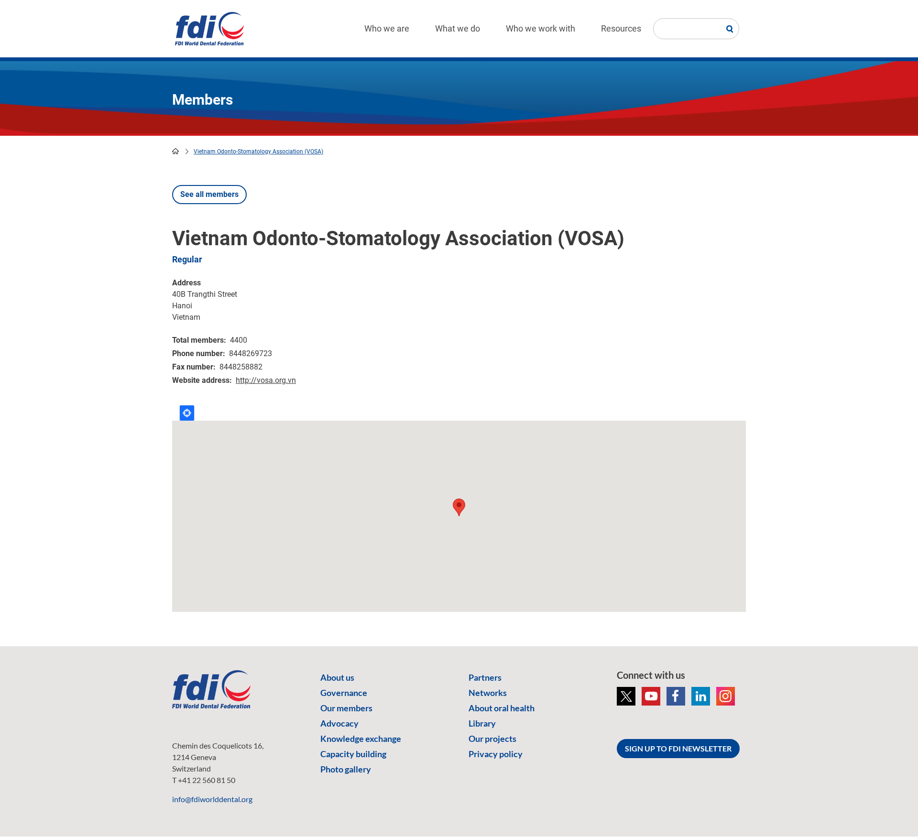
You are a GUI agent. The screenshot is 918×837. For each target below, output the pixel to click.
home (175, 151)
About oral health (502, 708)
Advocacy (339, 723)
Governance (343, 692)
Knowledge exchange (360, 738)
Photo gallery (345, 769)
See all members (209, 194)
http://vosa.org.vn (266, 380)
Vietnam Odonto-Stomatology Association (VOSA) (258, 151)
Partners (485, 677)
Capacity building (353, 754)
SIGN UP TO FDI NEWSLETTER (678, 748)
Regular (187, 259)
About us (337, 677)
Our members (346, 708)
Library (482, 723)
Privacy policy (496, 754)
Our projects (492, 738)
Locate (187, 413)
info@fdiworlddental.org (212, 799)
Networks (488, 692)
